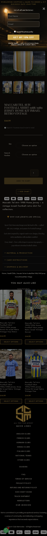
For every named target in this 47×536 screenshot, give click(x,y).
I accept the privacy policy (24, 32)
